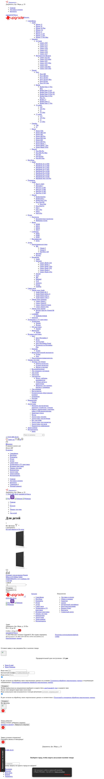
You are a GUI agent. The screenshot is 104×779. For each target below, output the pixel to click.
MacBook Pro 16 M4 (42, 173)
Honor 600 (39, 140)
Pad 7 (37, 208)
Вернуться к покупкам (22, 724)
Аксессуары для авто (39, 417)
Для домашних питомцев (40, 371)
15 (40, 110)
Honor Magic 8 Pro (42, 147)
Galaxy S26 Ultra (45, 68)
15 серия (39, 105)
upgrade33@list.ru (12, 15)
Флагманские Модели (43, 56)
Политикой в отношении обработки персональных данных (32, 682)
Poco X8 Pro (44, 78)
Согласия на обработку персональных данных (66, 680)
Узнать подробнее (59, 772)
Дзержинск (12, 2)
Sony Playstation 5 (42, 338)
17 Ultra (42, 121)
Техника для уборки (39, 362)
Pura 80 (38, 154)
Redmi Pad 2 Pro (41, 200)
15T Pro (42, 109)
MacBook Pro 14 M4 (42, 171)
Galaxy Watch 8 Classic (43, 305)
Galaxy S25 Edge (45, 59)
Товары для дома (33, 360)
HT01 (38, 241)
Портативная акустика (39, 244)
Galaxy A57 (44, 54)
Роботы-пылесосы (42, 363)
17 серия (39, 114)
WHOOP (35, 318)
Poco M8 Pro (44, 76)
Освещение (36, 396)
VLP (37, 281)
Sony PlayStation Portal (43, 343)
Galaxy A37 (44, 50)
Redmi (38, 85)
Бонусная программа (68, 606)
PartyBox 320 (44, 252)
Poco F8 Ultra (44, 83)
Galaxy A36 (44, 48)
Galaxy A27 (44, 46)
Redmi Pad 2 (40, 198)
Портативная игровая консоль (42, 358)
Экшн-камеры (32, 428)
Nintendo (35, 349)
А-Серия (39, 41)
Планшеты (31, 180)
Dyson (30, 215)
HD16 (38, 228)
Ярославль (8, 773)
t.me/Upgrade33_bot (50, 688)
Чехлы (34, 415)
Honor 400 (39, 134)
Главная (12, 8)
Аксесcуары (32, 404)
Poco (37, 72)
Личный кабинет (16, 486)
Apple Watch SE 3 (42, 292)
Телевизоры (36, 321)
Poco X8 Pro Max (45, 79)
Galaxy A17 (44, 45)
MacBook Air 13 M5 (42, 167)
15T (41, 107)
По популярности (12, 529)
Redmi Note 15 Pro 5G (47, 94)
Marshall (38, 253)
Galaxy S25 (43, 61)
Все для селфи (37, 420)
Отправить (5, 686)
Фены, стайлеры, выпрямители (42, 379)
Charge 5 (43, 248)
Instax (34, 431)
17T (41, 116)
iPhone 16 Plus (40, 28)
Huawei (34, 149)
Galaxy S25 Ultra (45, 63)
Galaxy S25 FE (45, 57)
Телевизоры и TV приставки (38, 319)
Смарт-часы (32, 288)
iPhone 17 (39, 32)
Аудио (30, 242)
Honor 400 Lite (41, 132)
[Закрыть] (3, 653)
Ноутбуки (31, 160)
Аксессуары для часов (39, 424)
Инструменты (36, 391)
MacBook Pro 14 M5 (42, 175)
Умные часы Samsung (39, 299)
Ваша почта (5, 675)
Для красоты (36, 376)
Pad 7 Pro (39, 209)
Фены (34, 222)
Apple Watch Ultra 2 (42, 296)
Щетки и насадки (42, 367)
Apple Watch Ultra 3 (42, 297)
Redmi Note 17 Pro (46, 103)
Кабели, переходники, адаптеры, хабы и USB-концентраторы (43, 410)
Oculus (38, 354)
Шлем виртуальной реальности (42, 352)
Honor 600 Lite (41, 138)
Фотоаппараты (33, 429)
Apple (34, 23)
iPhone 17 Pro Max (42, 37)
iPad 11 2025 (40, 184)
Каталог (27, 17)
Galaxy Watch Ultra (42, 307)
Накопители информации (40, 426)
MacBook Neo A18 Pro (43, 178)
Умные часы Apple (38, 290)
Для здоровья (36, 389)
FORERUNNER (41, 316)
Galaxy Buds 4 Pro (46, 272)
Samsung (35, 39)
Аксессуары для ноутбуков (41, 418)
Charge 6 (43, 250)
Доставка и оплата (16, 9)
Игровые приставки (35, 334)
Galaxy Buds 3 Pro (46, 266)
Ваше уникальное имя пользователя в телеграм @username (21, 692)
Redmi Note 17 (45, 101)
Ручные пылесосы (42, 365)
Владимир (8, 769)
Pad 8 (37, 211)
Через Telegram (10, 667)
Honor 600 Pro (40, 142)
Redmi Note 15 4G (46, 90)
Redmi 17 (43, 99)
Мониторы (35, 330)
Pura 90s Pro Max (41, 153)
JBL (37, 246)
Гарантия (64, 601)
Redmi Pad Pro (41, 197)
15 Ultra (42, 112)
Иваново (8, 771)
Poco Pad (43, 204)
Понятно (67, 774)
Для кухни (35, 374)
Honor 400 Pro (40, 136)
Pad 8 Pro (39, 213)
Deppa (38, 285)
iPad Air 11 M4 (41, 187)
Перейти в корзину (7, 724)
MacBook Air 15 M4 (42, 165)
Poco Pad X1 (40, 206)
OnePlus (38, 286)
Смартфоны (32, 21)
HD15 (38, 226)
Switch (38, 351)
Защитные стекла (38, 413)
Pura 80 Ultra (40, 158)
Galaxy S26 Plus (45, 67)
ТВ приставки (37, 327)
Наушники (35, 257)
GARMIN (35, 314)
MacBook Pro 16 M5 (42, 176)
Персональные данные (14, 638)
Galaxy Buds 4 (44, 270)
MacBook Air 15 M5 (42, 169)
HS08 (38, 235)
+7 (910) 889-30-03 (12, 437)
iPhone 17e (39, 30)
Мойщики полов (41, 220)
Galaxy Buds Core (46, 263)
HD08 (38, 224)
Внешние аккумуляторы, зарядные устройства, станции (42, 406)
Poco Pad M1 (40, 202)
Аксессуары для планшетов (41, 422)
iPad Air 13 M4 (41, 189)
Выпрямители (36, 239)
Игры (38, 340)
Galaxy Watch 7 (41, 301)
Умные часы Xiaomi (38, 308)
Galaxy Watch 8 (41, 303)
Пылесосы (35, 217)
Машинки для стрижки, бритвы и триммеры (44, 386)
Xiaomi (34, 70)
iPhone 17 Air (40, 34)
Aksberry (39, 283)
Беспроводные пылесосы (44, 219)
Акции (63, 603)
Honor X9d (39, 131)
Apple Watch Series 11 (43, 294)
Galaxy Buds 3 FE (46, 268)
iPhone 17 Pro (40, 35)
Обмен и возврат (67, 599)
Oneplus (34, 123)
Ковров (7, 774)
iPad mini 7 (39, 186)
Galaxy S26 (43, 65)
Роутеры (34, 398)
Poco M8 (43, 74)
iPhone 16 (39, 26)
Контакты (13, 11)
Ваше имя (4, 670)
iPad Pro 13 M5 (41, 193)
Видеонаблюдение (38, 369)
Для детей (35, 373)
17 (40, 120)
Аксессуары (40, 341)
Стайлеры (35, 231)
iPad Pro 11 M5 (41, 191)
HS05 (38, 233)
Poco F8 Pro (44, 81)
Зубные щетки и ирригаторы (41, 383)
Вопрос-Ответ (66, 608)
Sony (37, 275)
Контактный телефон (8, 673)
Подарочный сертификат (70, 604)
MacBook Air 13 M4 (42, 164)
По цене (21, 529)
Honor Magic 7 (41, 143)
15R (37, 125)
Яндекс (38, 255)
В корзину (9, 450)
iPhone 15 (39, 24)
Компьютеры (32, 400)
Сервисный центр (67, 612)
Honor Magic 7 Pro (42, 145)
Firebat (34, 402)
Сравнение (13, 484)
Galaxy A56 (44, 52)
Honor (34, 129)
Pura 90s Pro (40, 151)
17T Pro (42, 118)
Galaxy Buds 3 (44, 264)
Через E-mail (9, 665)
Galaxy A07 (44, 43)
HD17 (38, 230)
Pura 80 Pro (39, 156)
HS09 (38, 237)
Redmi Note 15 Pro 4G (47, 92)
